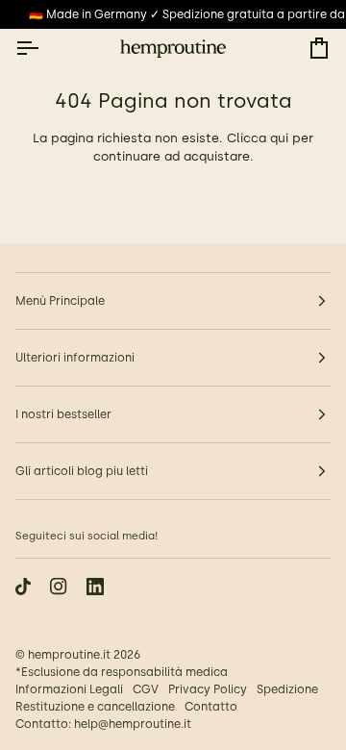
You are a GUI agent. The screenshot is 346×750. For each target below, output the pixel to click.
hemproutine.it (69, 655)
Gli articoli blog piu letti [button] (81, 471)
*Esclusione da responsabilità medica (121, 672)
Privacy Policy (207, 689)
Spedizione (287, 689)
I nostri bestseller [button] (63, 414)
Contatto (211, 706)
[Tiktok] (23, 586)
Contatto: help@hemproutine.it (103, 724)
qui (279, 138)
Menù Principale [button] (60, 301)
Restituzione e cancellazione (95, 706)
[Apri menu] (44, 48)
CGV (146, 689)
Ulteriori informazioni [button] (75, 357)
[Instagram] (58, 586)
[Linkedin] (95, 586)
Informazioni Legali (69, 689)
